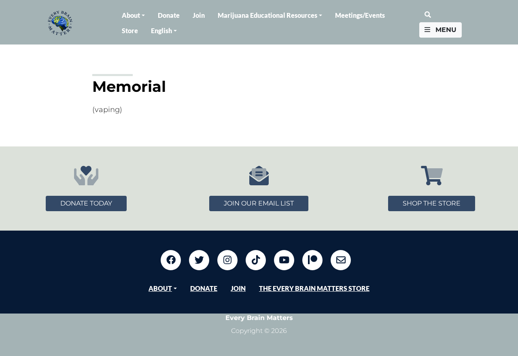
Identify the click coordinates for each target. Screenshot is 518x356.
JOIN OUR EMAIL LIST (259, 203)
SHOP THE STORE (432, 203)
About (131, 15)
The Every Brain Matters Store (314, 288)
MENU (444, 30)
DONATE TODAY (86, 203)
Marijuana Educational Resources (267, 15)
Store (130, 30)
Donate (169, 15)
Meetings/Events (360, 15)
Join (199, 15)
